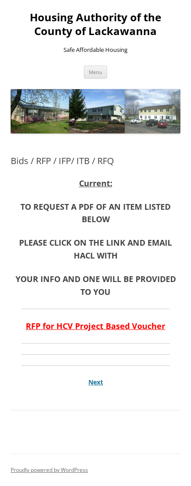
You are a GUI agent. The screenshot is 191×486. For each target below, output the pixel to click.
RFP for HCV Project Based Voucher (95, 326)
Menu (95, 72)
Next (95, 382)
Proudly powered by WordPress (49, 470)
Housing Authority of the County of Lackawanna (95, 24)
